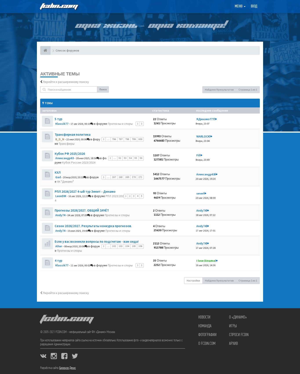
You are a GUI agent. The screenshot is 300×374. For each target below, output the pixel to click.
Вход (254, 7)
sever (200, 193)
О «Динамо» (238, 317)
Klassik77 (61, 124)
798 (127, 139)
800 (140, 139)
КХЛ (58, 172)
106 (140, 246)
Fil (198, 155)
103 (121, 246)
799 (134, 139)
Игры (233, 326)
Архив (233, 344)
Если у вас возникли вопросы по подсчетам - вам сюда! (97, 241)
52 (120, 158)
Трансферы (66, 144)
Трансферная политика (72, 134)
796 (114, 139)
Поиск (103, 89)
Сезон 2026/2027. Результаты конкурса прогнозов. (93, 226)
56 (141, 158)
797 (121, 139)
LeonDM (60, 196)
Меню (239, 7)
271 (140, 177)
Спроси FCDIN (239, 335)
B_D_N (59, 139)
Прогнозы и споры (120, 124)
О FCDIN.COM (206, 344)
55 (135, 158)
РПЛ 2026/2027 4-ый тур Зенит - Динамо (85, 191)
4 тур (58, 260)
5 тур (58, 119)
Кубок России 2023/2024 (78, 162)
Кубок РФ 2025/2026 (70, 153)
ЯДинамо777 (205, 119)
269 (127, 177)
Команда (204, 326)
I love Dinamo (205, 261)
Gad (58, 177)
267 (114, 177)
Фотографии (207, 335)
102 (114, 246)
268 (121, 177)
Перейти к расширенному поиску (66, 82)
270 (134, 177)
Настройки (193, 280)
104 (127, 246)
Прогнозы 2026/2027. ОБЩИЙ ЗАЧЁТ (82, 210)
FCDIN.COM (58, 6)
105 (134, 246)
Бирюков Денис (67, 368)
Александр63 (64, 158)
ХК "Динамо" (65, 181)
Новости (204, 317)
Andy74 (60, 215)
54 (130, 158)
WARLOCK (203, 136)
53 (125, 158)
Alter (58, 246)
